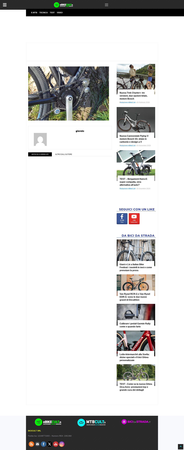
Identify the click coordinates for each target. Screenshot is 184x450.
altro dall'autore (63, 154)
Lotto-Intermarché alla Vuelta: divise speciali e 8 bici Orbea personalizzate (135, 357)
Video (60, 12)
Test (52, 12)
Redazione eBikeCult (127, 102)
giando (80, 131)
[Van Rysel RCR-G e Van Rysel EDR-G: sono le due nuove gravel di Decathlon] (136, 285)
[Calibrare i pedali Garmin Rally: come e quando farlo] (136, 315)
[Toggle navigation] (106, 5)
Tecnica (43, 12)
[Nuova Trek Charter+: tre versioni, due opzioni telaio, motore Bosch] (136, 79)
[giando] (40, 137)
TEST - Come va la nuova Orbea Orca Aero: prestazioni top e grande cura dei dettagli (136, 387)
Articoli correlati (40, 154)
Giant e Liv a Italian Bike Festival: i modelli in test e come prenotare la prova (136, 267)
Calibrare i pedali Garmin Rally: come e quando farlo (135, 325)
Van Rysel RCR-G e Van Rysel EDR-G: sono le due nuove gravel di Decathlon (135, 297)
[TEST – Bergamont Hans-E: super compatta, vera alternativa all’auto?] (136, 165)
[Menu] (4, 5)
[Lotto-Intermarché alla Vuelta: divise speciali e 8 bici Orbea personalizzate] (136, 343)
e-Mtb (34, 12)
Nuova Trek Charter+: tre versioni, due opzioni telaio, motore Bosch (133, 96)
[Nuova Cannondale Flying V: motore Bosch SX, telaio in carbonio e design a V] (136, 122)
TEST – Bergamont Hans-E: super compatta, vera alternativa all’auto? (134, 182)
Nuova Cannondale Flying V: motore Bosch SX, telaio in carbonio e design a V (134, 139)
